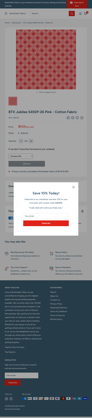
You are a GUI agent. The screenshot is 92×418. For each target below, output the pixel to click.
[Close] (73, 187)
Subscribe (46, 223)
